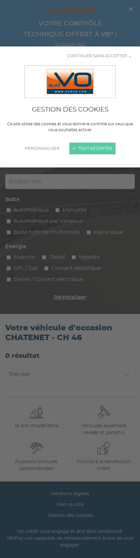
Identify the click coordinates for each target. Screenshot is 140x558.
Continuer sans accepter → (99, 56)
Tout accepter (94, 148)
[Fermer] (70, 279)
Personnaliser (42, 148)
